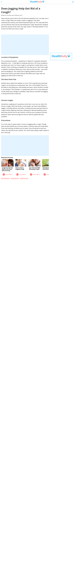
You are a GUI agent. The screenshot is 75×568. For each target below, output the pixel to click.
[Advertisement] (25, 44)
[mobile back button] (1, 2)
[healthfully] (37, 2)
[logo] (61, 56)
